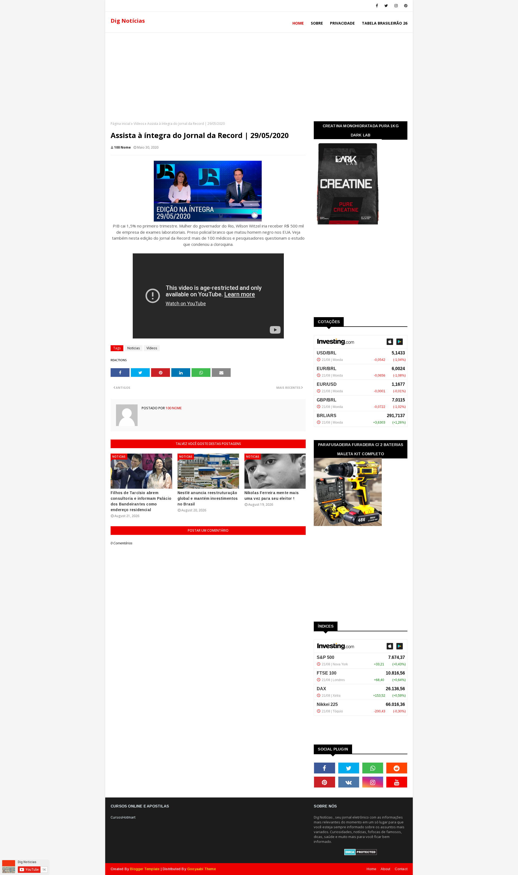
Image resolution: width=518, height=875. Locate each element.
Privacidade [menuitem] (342, 23)
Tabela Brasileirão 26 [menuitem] (384, 23)
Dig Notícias (128, 20)
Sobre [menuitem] (317, 23)
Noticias (133, 348)
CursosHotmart (123, 817)
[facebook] (377, 5)
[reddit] (396, 768)
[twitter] (386, 5)
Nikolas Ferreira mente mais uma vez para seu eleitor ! (271, 496)
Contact (401, 869)
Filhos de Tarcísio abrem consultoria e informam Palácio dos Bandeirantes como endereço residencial (141, 501)
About (385, 869)
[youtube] (396, 782)
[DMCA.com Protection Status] (360, 853)
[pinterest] (404, 5)
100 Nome (122, 147)
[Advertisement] (259, 75)
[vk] (348, 782)
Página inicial (120, 123)
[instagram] (396, 5)
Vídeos (139, 123)
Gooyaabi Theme (201, 869)
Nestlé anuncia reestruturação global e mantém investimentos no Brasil (208, 498)
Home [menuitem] (298, 23)
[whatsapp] (372, 768)
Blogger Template (144, 869)
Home (371, 869)
